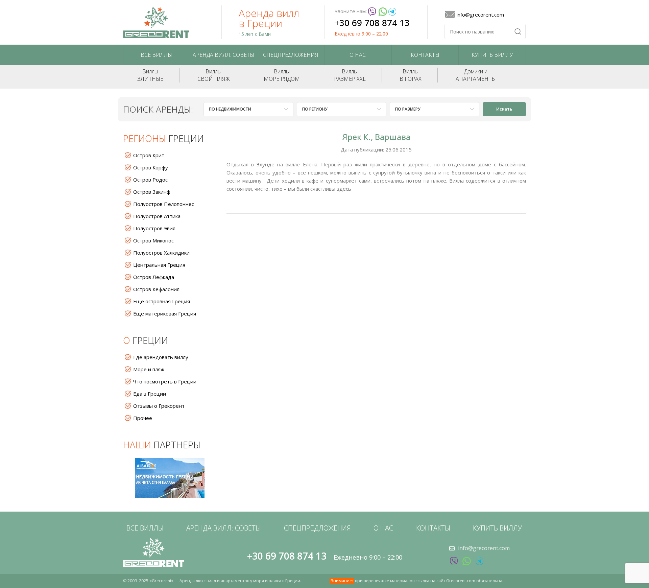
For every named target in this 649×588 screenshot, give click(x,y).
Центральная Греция (159, 264)
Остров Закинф (151, 191)
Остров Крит (148, 155)
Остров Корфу (150, 167)
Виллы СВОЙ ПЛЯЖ (213, 75)
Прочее (142, 418)
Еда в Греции (149, 393)
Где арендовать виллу (160, 357)
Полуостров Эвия (154, 228)
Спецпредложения (290, 54)
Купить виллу (492, 54)
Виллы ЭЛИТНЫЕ (150, 75)
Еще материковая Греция (164, 313)
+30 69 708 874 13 (372, 23)
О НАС (358, 54)
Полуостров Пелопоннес (163, 204)
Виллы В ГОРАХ (411, 75)
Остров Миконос (153, 240)
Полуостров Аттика (157, 216)
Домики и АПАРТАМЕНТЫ (476, 75)
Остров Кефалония (156, 289)
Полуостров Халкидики (161, 252)
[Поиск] (518, 31)
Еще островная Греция (161, 301)
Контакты (425, 54)
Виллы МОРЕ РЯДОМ (282, 75)
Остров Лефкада (153, 277)
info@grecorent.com (480, 14)
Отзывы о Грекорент (159, 405)
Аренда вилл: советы (223, 54)
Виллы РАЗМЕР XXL (350, 75)
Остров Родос (150, 179)
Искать (504, 109)
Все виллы (156, 54)
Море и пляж (148, 369)
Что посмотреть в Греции (164, 381)
